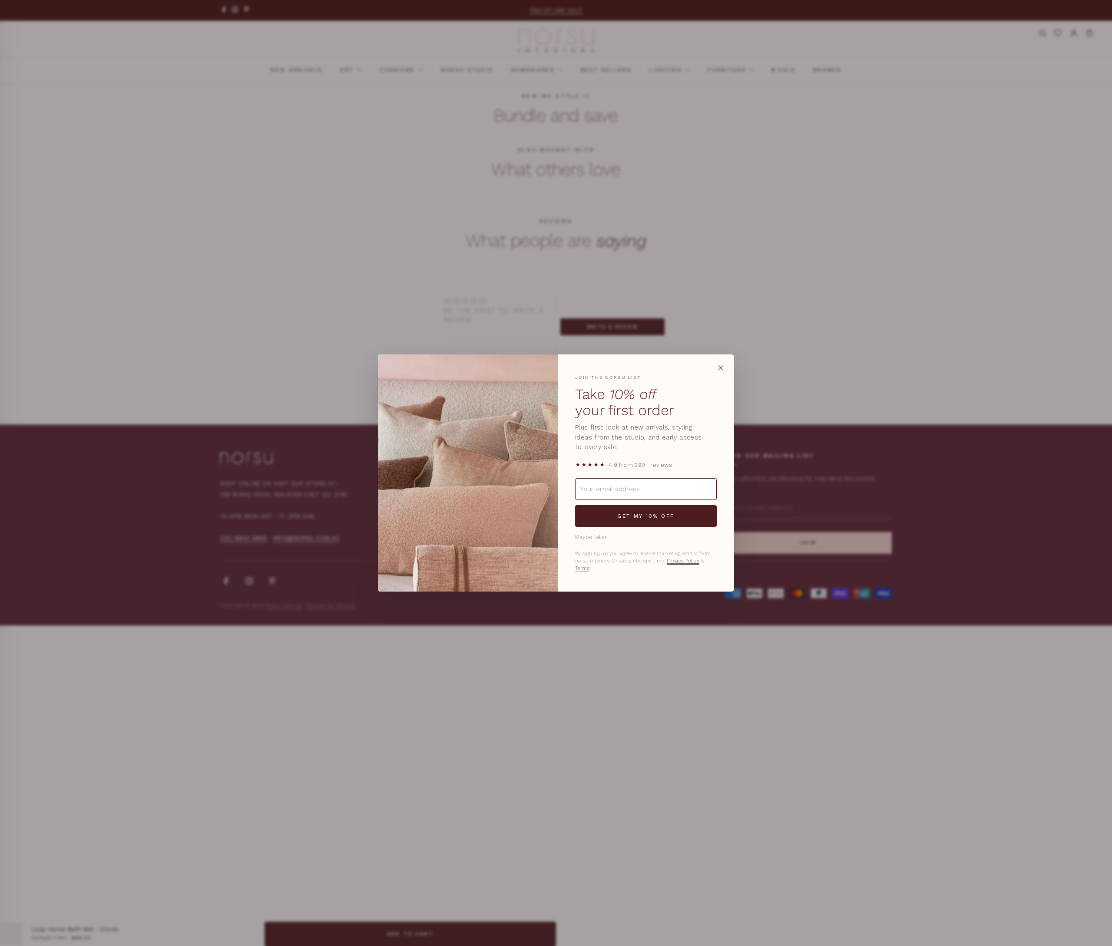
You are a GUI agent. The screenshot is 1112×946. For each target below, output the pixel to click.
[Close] (720, 368)
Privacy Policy (683, 561)
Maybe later (591, 537)
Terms (582, 568)
